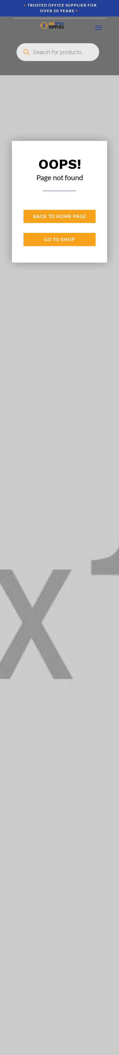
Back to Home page (59, 216)
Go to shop (59, 239)
